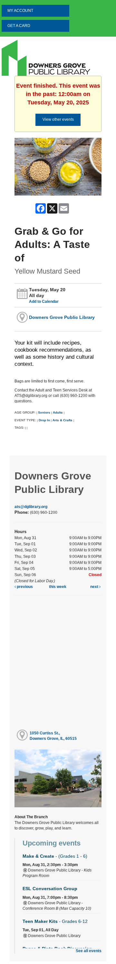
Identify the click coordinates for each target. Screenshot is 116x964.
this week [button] (57, 586)
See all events (89, 951)
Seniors (44, 412)
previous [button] (24, 586)
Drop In (44, 420)
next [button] (94, 586)
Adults (58, 412)
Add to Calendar (44, 301)
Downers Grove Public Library (62, 317)
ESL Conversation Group (50, 888)
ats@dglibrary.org (31, 506)
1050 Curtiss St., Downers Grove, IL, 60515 (53, 736)
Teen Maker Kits (55, 921)
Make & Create (55, 856)
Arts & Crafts (62, 420)
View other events (58, 119)
